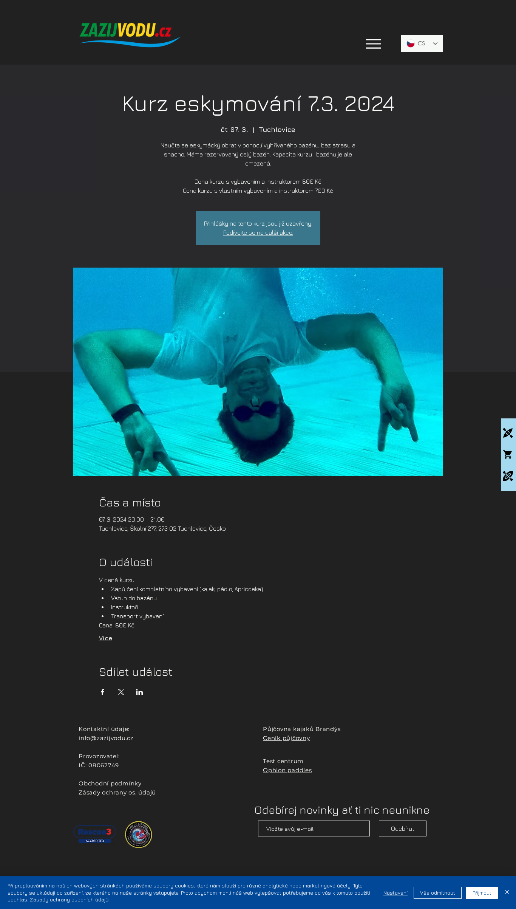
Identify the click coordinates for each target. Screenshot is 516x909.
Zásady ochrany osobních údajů (69, 899)
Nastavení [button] (395, 892)
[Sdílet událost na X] (121, 692)
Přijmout (482, 892)
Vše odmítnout (437, 892)
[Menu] (373, 43)
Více (105, 638)
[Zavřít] (506, 892)
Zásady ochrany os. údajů (117, 792)
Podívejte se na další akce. (258, 232)
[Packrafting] (508, 476)
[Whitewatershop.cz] (508, 454)
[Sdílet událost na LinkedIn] (139, 692)
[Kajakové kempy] (508, 433)
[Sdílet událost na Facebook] (102, 692)
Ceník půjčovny (286, 738)
